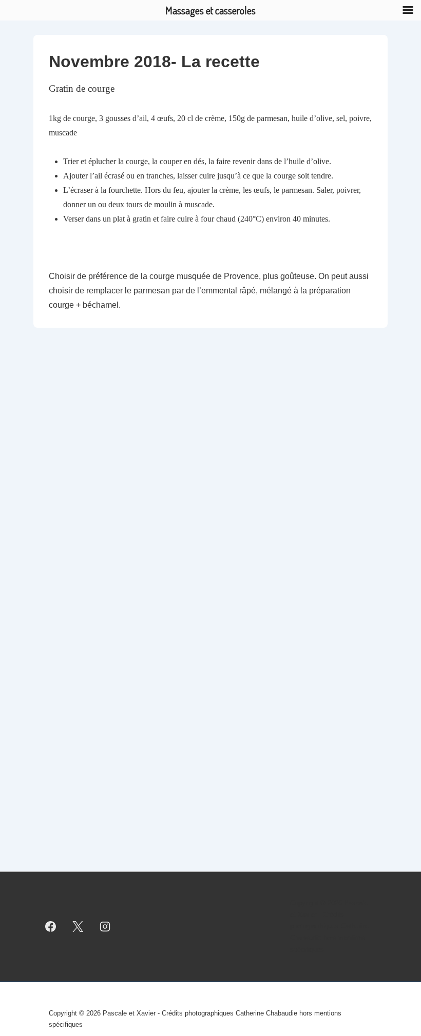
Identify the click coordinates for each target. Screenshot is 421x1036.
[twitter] (78, 927)
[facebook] (51, 927)
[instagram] (105, 927)
